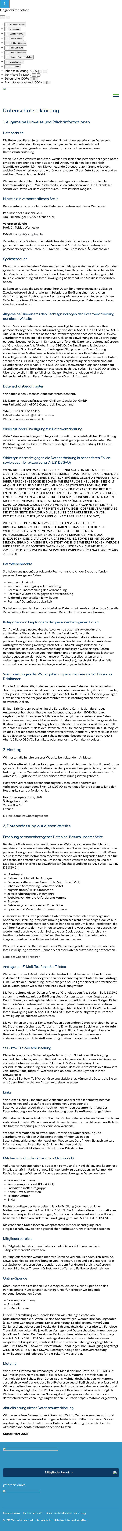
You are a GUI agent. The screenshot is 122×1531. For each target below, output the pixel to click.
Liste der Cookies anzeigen (21, 957)
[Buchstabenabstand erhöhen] (49, 82)
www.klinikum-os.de (30, 419)
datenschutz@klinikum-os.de (33, 415)
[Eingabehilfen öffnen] (5, 4)
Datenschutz (33, 1513)
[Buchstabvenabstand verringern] (45, 82)
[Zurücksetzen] (2, 17)
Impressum (11, 1513)
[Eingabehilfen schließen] (8, 17)
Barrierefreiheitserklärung (66, 1513)
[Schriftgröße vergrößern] (38, 75)
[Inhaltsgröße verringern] (40, 71)
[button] (116, 94)
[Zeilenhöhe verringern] (32, 78)
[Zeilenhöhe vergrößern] (36, 78)
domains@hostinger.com (30, 816)
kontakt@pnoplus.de (28, 234)
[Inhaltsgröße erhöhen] (45, 71)
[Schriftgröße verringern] (34, 75)
